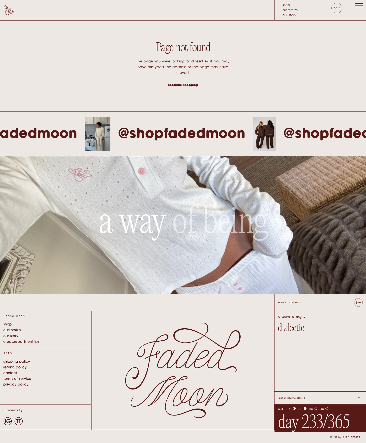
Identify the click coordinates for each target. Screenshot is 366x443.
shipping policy (16, 361)
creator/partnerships (21, 341)
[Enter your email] (358, 302)
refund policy (15, 367)
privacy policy (16, 384)
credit (355, 437)
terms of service (17, 378)
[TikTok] (18, 421)
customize (290, 10)
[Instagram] (7, 421)
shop (286, 5)
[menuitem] (290, 5)
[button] (359, 6)
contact (10, 373)
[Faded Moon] (9, 10)
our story (289, 15)
